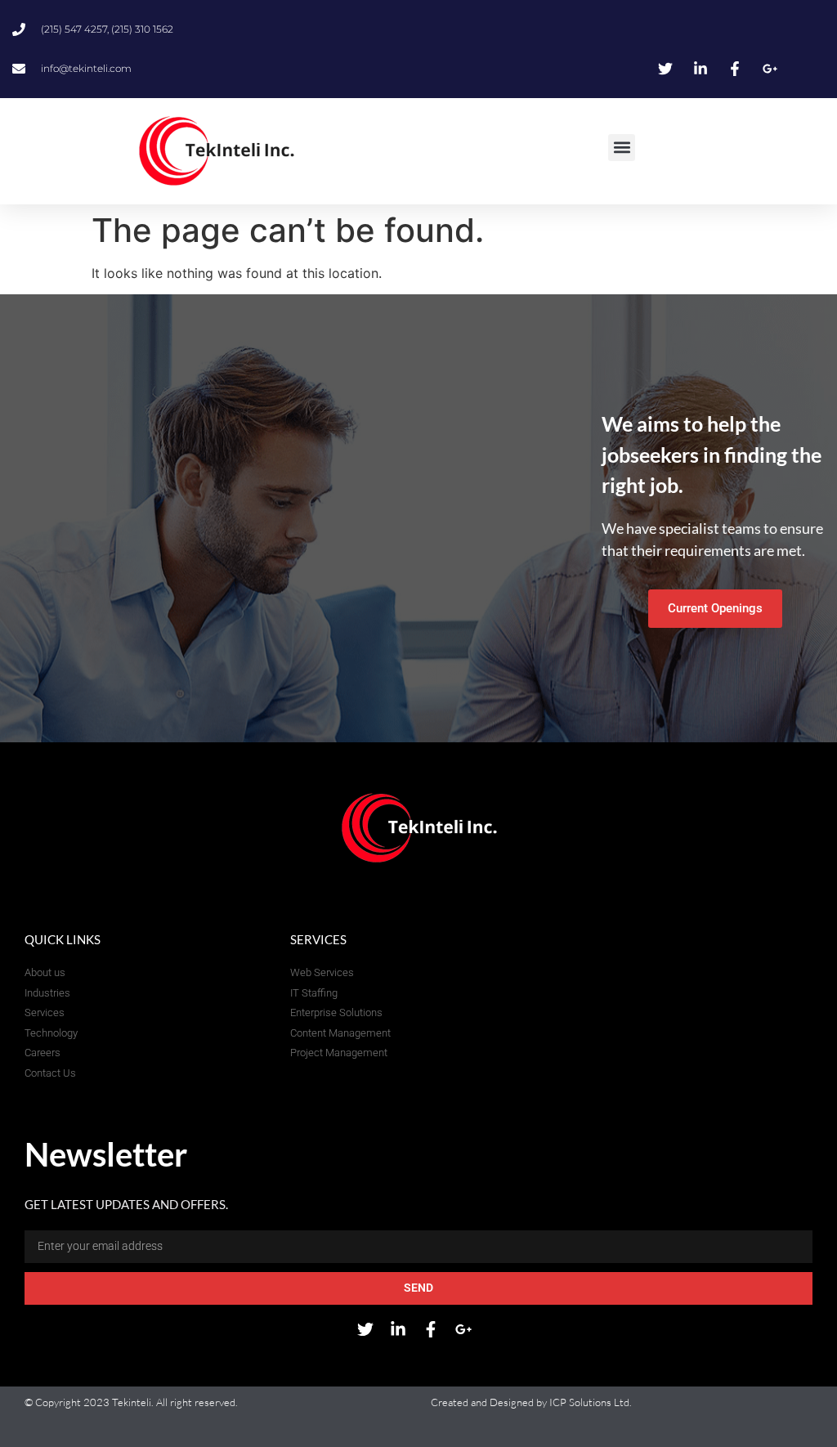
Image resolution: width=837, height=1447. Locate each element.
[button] (621, 147)
